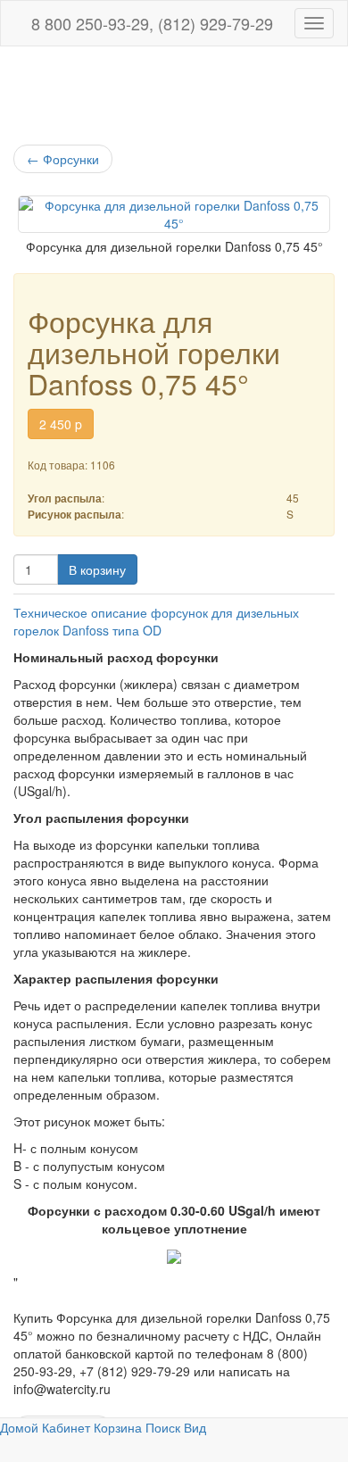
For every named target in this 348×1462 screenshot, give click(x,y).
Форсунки (63, 159)
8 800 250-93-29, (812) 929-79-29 (150, 23)
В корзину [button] (97, 569)
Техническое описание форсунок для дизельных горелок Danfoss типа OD (156, 621)
